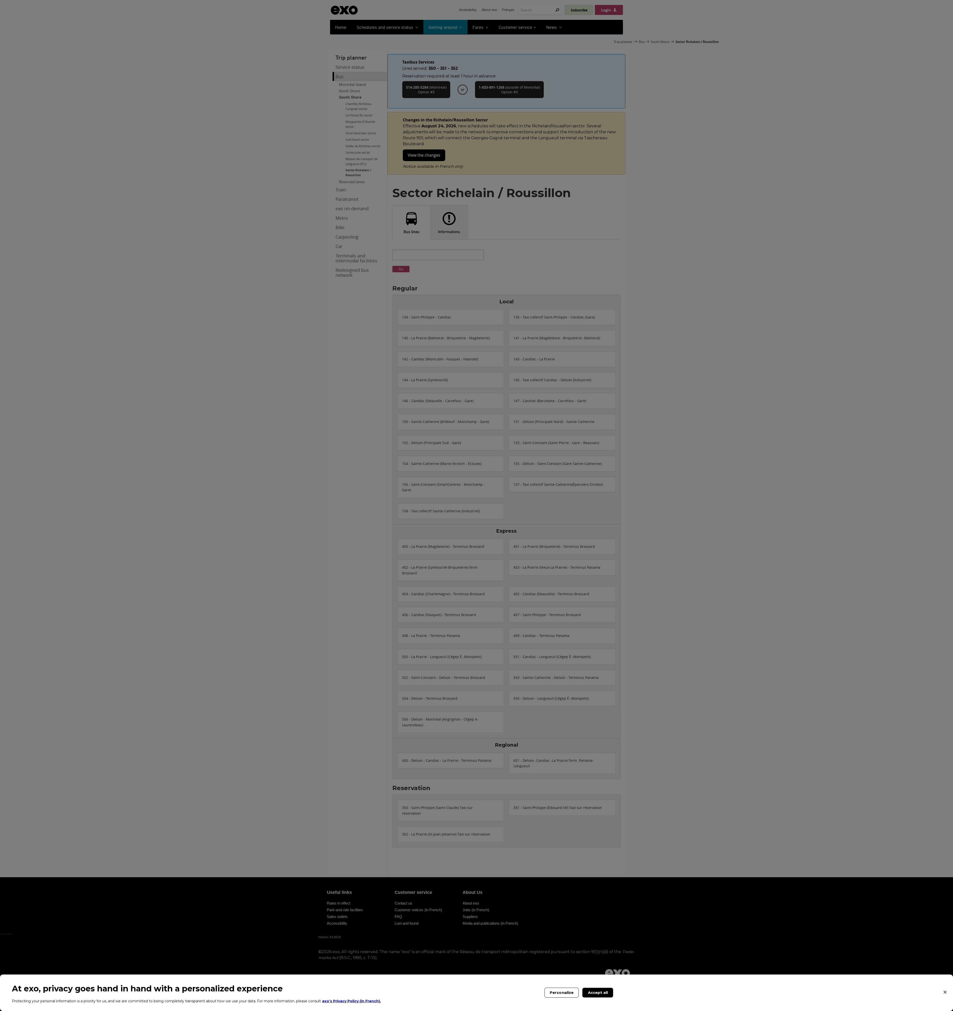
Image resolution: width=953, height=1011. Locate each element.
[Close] (945, 992)
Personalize (562, 992)
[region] (476, 993)
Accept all (598, 992)
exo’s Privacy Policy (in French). (351, 1001)
